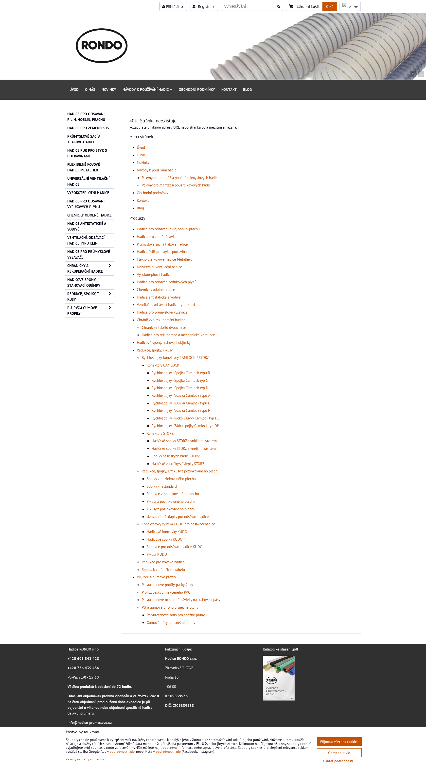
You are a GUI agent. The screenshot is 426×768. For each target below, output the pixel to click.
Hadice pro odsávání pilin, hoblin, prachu (168, 228)
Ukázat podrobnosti (338, 761)
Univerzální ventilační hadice (159, 266)
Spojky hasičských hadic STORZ (176, 455)
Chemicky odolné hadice (156, 289)
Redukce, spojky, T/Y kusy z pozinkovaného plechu (180, 470)
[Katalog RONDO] (279, 699)
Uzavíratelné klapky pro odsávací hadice (178, 516)
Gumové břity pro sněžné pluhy (171, 622)
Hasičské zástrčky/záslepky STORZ (178, 463)
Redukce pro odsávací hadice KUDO (174, 546)
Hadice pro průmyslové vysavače (162, 312)
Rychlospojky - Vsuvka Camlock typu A (181, 395)
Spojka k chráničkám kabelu (163, 569)
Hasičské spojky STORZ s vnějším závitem (184, 448)
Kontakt (229, 89)
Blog (247, 89)
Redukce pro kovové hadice (163, 561)
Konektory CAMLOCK (163, 365)
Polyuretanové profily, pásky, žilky (167, 584)
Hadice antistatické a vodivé (159, 297)
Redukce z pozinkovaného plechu (173, 493)
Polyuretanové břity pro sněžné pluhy (176, 614)
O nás (90, 89)
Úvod (74, 89)
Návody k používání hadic (146, 89)
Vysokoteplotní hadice (154, 274)
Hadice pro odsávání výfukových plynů (166, 281)
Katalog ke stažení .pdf (280, 649)
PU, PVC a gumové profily (156, 576)
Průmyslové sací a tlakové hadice (162, 244)
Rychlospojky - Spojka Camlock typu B (181, 372)
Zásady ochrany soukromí (85, 759)
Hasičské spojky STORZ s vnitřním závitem (184, 440)
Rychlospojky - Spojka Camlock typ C (180, 380)
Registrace (206, 6)
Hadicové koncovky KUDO (167, 531)
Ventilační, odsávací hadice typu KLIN (166, 304)
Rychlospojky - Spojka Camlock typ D (180, 387)
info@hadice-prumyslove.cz (90, 722)
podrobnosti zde (122, 751)
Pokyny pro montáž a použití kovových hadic (176, 185)
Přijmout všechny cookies (339, 741)
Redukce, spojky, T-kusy (155, 350)
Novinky (109, 89)
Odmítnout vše (339, 752)
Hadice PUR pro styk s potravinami (164, 251)
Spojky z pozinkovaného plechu (171, 478)
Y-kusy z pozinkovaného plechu (171, 501)
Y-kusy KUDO (157, 554)
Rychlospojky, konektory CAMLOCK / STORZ (175, 357)
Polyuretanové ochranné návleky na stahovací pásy (181, 599)
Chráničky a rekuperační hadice (161, 319)
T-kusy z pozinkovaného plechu (171, 508)
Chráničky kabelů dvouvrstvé (164, 327)
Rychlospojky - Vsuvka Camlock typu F (181, 410)
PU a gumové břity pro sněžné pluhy (170, 607)
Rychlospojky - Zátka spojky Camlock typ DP (185, 425)
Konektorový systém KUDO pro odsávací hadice (178, 523)
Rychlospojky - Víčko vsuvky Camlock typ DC (186, 418)
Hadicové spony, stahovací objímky (164, 342)
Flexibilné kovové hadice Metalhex (164, 259)
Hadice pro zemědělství (155, 236)
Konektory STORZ (160, 433)
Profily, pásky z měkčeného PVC (166, 592)
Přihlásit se (174, 6)
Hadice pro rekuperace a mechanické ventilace (178, 334)
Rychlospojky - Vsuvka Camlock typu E (181, 403)
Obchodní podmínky (197, 89)
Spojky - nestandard (162, 486)
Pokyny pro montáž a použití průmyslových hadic (179, 177)
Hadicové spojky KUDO (164, 539)
